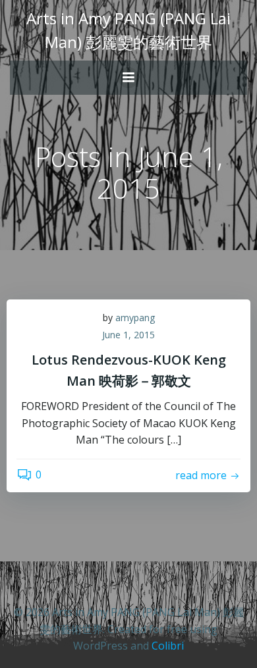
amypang (135, 317)
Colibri (168, 645)
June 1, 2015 (128, 334)
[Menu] (128, 77)
